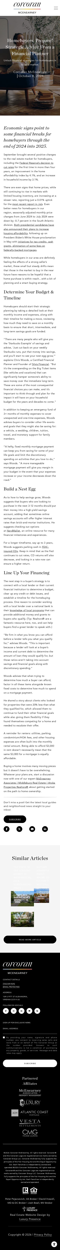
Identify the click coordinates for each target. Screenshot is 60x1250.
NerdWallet (13, 530)
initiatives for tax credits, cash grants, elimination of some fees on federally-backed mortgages (28, 246)
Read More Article (30, 940)
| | (29, 783)
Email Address (10, 1028)
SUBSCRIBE (15, 819)
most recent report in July (27, 204)
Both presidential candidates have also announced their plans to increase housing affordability (29, 229)
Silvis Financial (40, 364)
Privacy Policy (43, 1235)
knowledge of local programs (27, 610)
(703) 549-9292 (9, 984)
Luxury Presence (30, 1219)
